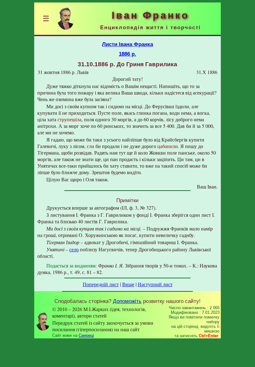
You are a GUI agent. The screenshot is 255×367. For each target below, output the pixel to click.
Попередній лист (101, 284)
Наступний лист (155, 284)
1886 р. (127, 54)
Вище (128, 284)
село (74, 249)
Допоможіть (127, 301)
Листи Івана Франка (127, 44)
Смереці (86, 335)
